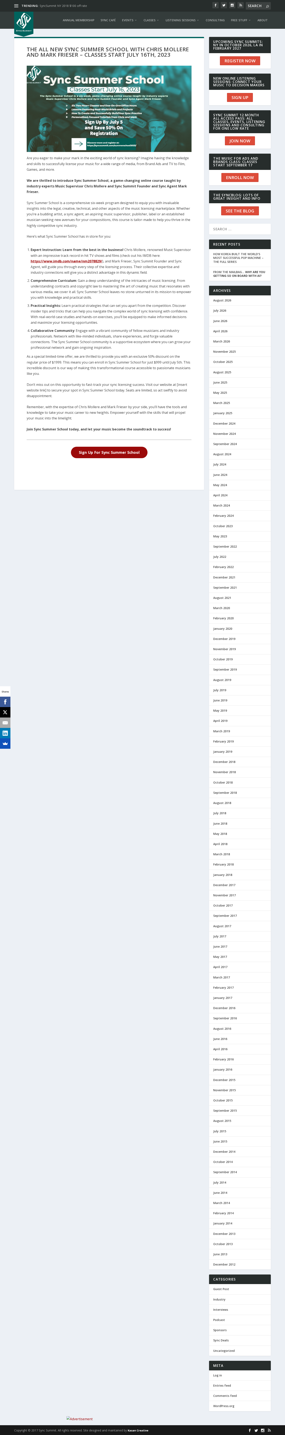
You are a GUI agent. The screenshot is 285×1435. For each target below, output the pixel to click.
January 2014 (222, 1223)
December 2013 (224, 1234)
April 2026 (220, 331)
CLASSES (149, 20)
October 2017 (223, 905)
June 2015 (220, 1141)
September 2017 (225, 916)
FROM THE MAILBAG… (239, 274)
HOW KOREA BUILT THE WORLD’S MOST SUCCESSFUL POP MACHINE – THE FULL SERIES (238, 257)
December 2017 (224, 885)
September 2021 (225, 588)
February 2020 (223, 618)
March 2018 (221, 854)
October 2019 (223, 659)
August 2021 (222, 598)
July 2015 (219, 1131)
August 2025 (222, 372)
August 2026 (222, 300)
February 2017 (223, 988)
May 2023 (220, 536)
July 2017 (219, 936)
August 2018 (222, 803)
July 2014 (219, 1182)
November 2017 (224, 895)
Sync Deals (221, 1340)
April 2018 (220, 844)
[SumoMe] (5, 743)
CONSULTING (215, 20)
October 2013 (223, 1244)
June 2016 (220, 1039)
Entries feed (222, 1385)
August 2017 (222, 926)
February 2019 (223, 741)
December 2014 (224, 1152)
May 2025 (220, 393)
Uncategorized (224, 1351)
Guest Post (221, 1289)
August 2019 (222, 680)
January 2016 (222, 1069)
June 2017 (220, 946)
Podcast (219, 1320)
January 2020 (222, 629)
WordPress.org (223, 1406)
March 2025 (221, 403)
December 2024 (224, 423)
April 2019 (220, 721)
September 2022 (225, 546)
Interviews (220, 1310)
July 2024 (219, 464)
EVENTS (127, 20)
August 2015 (222, 1121)
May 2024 (220, 485)
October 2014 (223, 1162)
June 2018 (220, 823)
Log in (217, 1375)
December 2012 (224, 1264)
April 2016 (220, 1049)
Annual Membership (78, 20)
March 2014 (221, 1203)
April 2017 (220, 967)
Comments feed (225, 1396)
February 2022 (223, 567)
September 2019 (225, 669)
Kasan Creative (138, 1430)
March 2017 (221, 977)
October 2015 (223, 1100)
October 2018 (223, 782)
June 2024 (220, 475)
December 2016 (224, 1008)
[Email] (5, 723)
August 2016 (222, 1029)
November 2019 (224, 649)
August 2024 (222, 454)
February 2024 (223, 516)
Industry (219, 1299)
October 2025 (223, 362)
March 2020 (221, 608)
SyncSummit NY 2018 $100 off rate (63, 6)
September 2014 (225, 1172)
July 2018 (219, 813)
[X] (5, 712)
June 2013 (220, 1254)
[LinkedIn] (5, 733)
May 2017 (220, 957)
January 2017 (222, 998)
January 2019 (222, 752)
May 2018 (220, 834)
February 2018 (223, 864)
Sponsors (220, 1330)
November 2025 (224, 352)
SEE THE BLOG (240, 211)
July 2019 (219, 690)
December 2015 (224, 1080)
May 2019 (220, 710)
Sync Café (108, 20)
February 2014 (223, 1213)
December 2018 (224, 762)
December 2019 (224, 639)
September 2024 (225, 444)
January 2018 (222, 875)
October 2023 (223, 526)
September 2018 (225, 793)
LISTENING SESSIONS (180, 20)
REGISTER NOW (240, 61)
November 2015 (224, 1090)
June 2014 (220, 1193)
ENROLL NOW (240, 177)
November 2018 (224, 772)
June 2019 (220, 700)
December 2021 (224, 577)
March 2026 (221, 341)
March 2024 (221, 505)
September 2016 (225, 1018)
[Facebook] (5, 702)
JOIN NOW (240, 141)
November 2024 (224, 434)
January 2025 (222, 413)
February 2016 (223, 1059)
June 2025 (220, 382)
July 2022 (219, 557)
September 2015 (225, 1111)
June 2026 (220, 321)
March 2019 (221, 731)
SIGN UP (240, 97)
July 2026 (219, 310)
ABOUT (262, 20)
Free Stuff (239, 20)
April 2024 (220, 495)
